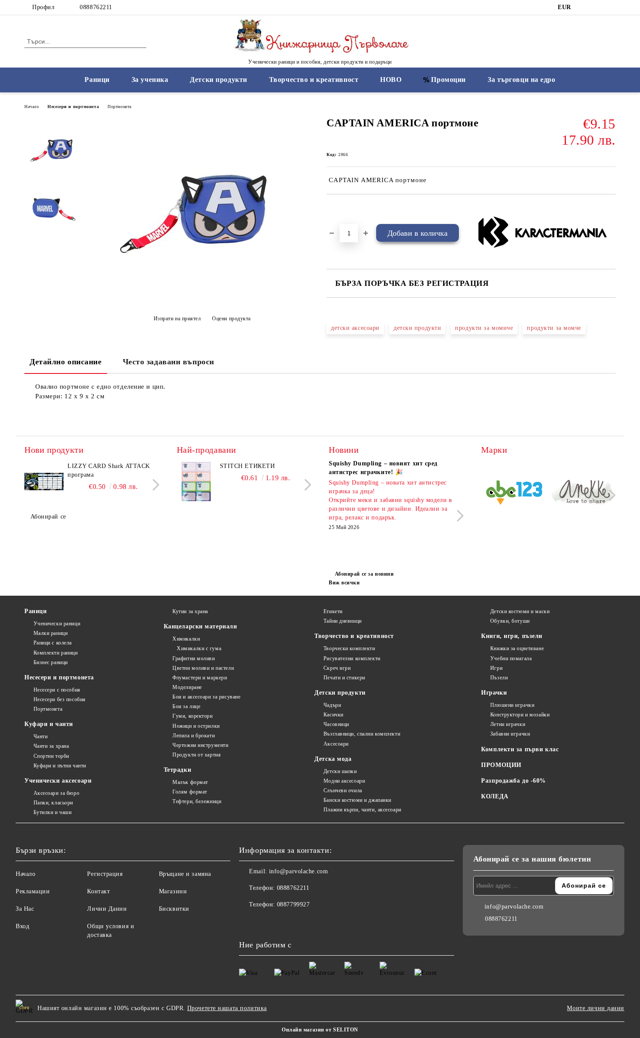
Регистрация (104, 874)
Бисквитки (174, 909)
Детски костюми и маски (519, 611)
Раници (96, 79)
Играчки (494, 692)
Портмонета (119, 106)
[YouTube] (611, 7)
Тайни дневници (342, 621)
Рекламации (33, 891)
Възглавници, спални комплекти (361, 734)
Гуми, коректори (192, 716)
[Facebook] (584, 7)
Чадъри (332, 705)
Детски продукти (218, 79)
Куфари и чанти (48, 724)
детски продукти (417, 328)
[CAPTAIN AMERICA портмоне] (202, 297)
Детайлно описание (66, 361)
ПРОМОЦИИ (501, 765)
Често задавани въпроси (168, 361)
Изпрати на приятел (177, 318)
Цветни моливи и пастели (203, 668)
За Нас (25, 909)
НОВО (390, 79)
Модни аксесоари (344, 781)
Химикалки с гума (199, 648)
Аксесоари (336, 744)
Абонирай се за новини (364, 574)
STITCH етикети (247, 466)
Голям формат (189, 792)
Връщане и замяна (185, 874)
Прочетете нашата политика (227, 1008)
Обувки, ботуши (509, 621)
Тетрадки (177, 770)
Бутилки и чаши (52, 812)
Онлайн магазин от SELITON (320, 1030)
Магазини (173, 891)
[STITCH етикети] (196, 481)
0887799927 (293, 904)
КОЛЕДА (494, 796)
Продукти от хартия (196, 755)
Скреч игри (336, 668)
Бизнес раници (51, 662)
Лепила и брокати (193, 736)
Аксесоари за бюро (56, 793)
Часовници (336, 724)
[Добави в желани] (343, 209)
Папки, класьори (53, 803)
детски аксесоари (355, 328)
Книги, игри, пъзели (511, 636)
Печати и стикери (344, 678)
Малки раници (50, 633)
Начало (31, 106)
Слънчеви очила (342, 790)
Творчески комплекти (349, 648)
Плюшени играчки (512, 705)
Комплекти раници (56, 653)
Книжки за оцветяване (517, 648)
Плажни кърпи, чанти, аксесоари (362, 810)
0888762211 (96, 7)
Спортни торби (51, 756)
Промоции (448, 79)
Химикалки (186, 639)
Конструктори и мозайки (519, 715)
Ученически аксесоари (57, 780)
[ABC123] (514, 494)
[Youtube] (284, 922)
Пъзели (499, 678)
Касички (333, 715)
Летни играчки (507, 724)
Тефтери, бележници (196, 801)
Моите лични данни (595, 1008)
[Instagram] (598, 7)
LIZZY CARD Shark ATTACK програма (108, 470)
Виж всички (344, 583)
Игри (496, 668)
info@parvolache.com (298, 871)
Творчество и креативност (313, 79)
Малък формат (190, 782)
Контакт (98, 891)
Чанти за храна (51, 746)
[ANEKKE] (582, 493)
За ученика (149, 79)
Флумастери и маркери (199, 678)
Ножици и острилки (196, 726)
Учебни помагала (511, 658)
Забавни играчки (510, 734)
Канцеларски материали (200, 626)
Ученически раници (57, 624)
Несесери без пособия (60, 699)
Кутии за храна (190, 611)
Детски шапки (340, 771)
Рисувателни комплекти (351, 658)
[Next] (153, 485)
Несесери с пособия (57, 690)
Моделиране (187, 687)
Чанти (40, 736)
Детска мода (332, 759)
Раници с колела (53, 643)
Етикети (332, 611)
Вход (22, 926)
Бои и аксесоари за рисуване (206, 697)
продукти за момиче (484, 328)
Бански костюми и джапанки (357, 800)
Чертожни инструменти (200, 745)
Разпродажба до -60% (513, 780)
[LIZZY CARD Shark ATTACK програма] (44, 481)
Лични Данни (107, 909)
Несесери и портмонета (73, 106)
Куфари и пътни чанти (60, 766)
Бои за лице (186, 706)
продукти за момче (554, 328)
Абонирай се (48, 516)
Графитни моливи (193, 658)
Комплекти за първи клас (520, 749)
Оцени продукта (231, 318)
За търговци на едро (522, 79)
